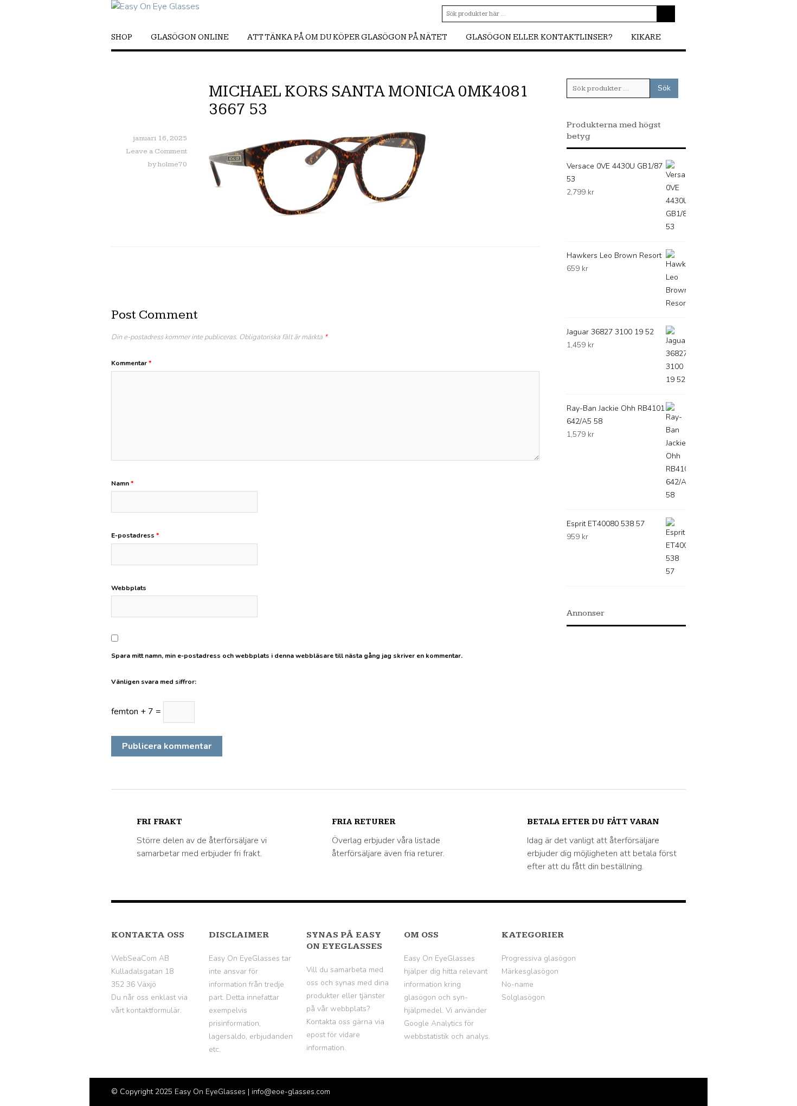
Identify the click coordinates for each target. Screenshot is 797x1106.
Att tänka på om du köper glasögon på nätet (347, 37)
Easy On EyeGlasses (210, 1091)
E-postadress (135, 535)
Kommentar (131, 363)
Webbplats (128, 588)
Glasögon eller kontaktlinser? (539, 37)
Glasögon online (190, 37)
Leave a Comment (156, 151)
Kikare (646, 37)
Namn (122, 483)
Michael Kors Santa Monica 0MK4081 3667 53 (369, 100)
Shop (121, 37)
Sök (664, 88)
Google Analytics (433, 1023)
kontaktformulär (153, 1010)
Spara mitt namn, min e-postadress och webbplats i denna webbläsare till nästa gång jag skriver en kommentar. (286, 655)
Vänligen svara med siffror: (153, 681)
